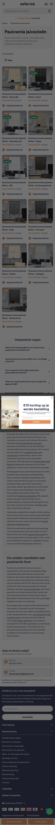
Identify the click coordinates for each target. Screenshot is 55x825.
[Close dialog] (52, 397)
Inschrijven (36, 422)
